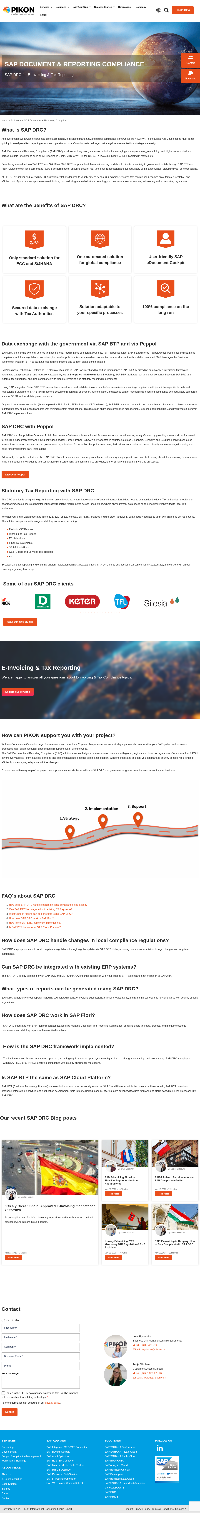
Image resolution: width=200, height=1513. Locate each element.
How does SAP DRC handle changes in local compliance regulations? (48, 904)
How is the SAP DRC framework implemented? (35, 922)
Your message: (10, 1373)
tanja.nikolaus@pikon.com (151, 1377)
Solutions (16, 120)
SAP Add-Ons (56, 1440)
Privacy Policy (142, 1509)
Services (9, 1440)
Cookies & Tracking (186, 1509)
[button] (80, 612)
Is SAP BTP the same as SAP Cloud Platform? (35, 927)
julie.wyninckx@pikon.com (151, 1349)
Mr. (18, 1320)
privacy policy (52, 1402)
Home (5, 120)
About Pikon (11, 1467)
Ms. (7, 1320)
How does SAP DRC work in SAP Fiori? (31, 918)
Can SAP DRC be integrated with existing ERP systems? (40, 909)
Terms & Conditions (163, 1509)
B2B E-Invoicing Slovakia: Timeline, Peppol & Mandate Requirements (121, 1180)
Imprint (129, 1509)
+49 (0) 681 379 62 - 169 (149, 1373)
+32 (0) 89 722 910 (146, 1345)
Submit (9, 1412)
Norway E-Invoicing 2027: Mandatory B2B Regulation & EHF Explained (125, 1244)
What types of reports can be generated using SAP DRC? (40, 914)
